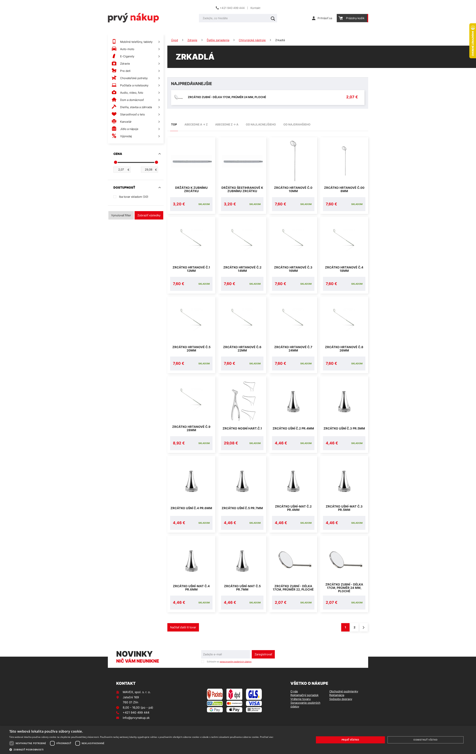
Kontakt (255, 8)
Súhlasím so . (229, 661)
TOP (174, 124)
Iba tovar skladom (133, 196)
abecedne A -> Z (196, 124)
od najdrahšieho (297, 124)
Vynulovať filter (121, 215)
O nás (294, 691)
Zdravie (192, 40)
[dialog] (238, 740)
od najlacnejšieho (261, 124)
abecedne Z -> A (226, 124)
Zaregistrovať (263, 654)
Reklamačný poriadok (304, 695)
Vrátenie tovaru (300, 699)
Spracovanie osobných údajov (305, 704)
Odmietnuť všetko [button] (425, 739)
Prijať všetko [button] (350, 739)
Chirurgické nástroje (252, 40)
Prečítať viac (266, 737)
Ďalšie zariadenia (218, 40)
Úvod (174, 40)
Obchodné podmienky (343, 691)
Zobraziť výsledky (148, 215)
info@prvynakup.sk (136, 718)
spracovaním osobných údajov (236, 661)
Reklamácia (336, 695)
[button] (141, 749)
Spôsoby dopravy (340, 699)
